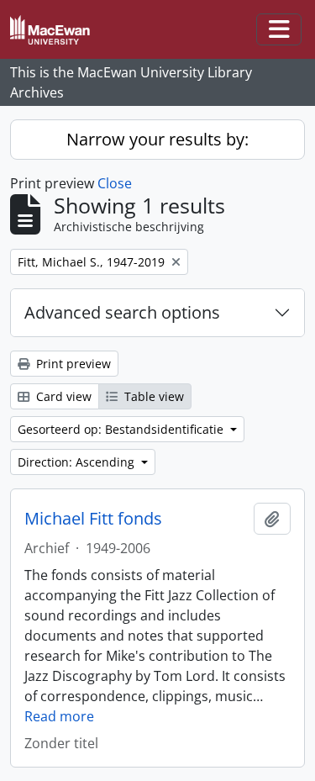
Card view (62, 396)
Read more (59, 716)
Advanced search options (122, 312)
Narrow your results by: (157, 139)
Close (114, 183)
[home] (56, 29)
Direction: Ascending (78, 462)
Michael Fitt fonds (93, 519)
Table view (152, 396)
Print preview (72, 364)
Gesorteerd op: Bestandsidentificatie (122, 429)
